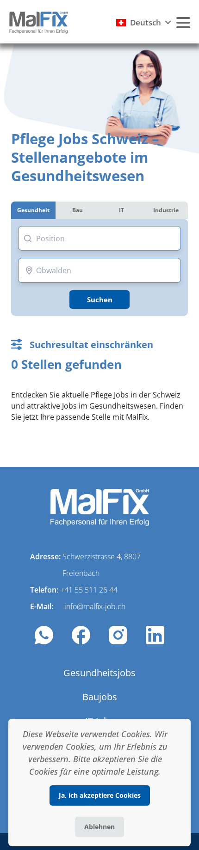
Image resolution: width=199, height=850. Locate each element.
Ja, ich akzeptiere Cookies (100, 795)
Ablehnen (99, 826)
